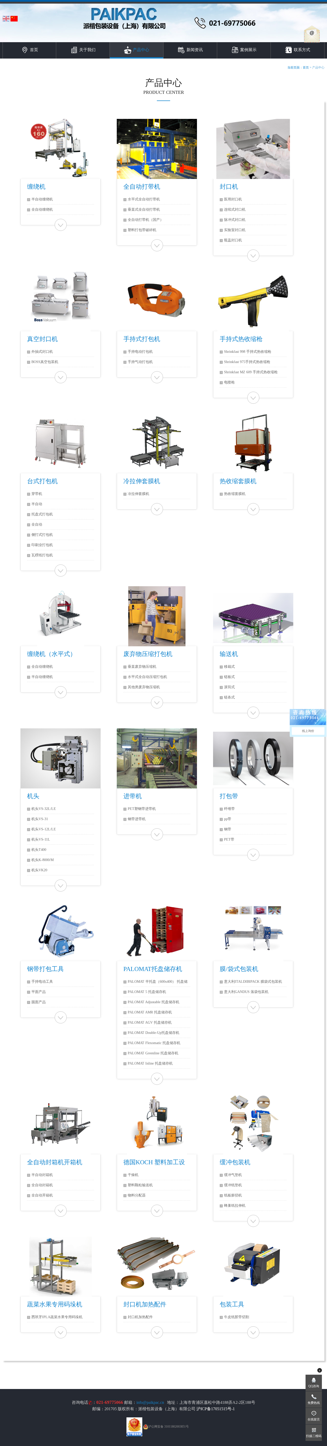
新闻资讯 (194, 50)
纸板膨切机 (233, 1195)
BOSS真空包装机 (44, 362)
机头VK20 (39, 870)
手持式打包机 (141, 339)
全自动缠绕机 (42, 209)
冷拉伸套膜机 (141, 481)
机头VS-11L (40, 839)
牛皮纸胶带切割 (236, 1317)
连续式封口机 (235, 209)
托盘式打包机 (42, 514)
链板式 (229, 677)
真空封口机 (42, 339)
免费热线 (314, 1403)
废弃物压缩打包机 (147, 654)
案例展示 (248, 50)
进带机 (132, 796)
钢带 (227, 829)
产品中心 (141, 50)
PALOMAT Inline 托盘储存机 (150, 1063)
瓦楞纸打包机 (42, 555)
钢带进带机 (137, 819)
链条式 (229, 697)
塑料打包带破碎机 (142, 230)
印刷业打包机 (42, 545)
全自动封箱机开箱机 (54, 1162)
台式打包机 (42, 481)
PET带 (229, 839)
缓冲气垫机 (233, 1175)
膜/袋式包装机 (239, 969)
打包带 (229, 796)
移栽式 (229, 667)
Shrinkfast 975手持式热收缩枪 (247, 362)
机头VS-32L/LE (43, 809)
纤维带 (229, 809)
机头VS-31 (39, 819)
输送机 (229, 654)
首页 (34, 50)
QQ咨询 (313, 1386)
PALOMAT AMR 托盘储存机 (150, 1012)
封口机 (229, 186)
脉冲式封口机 (235, 220)
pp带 (227, 819)
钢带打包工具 (45, 969)
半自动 (36, 504)
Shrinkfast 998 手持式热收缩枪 (247, 352)
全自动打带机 (141, 186)
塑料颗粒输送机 (140, 1185)
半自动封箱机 (42, 1175)
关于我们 (87, 50)
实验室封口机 (235, 230)
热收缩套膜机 (238, 481)
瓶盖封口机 (233, 240)
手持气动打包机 (140, 362)
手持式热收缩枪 (241, 339)
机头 (33, 796)
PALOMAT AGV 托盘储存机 (150, 1022)
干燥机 (133, 1175)
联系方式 (302, 50)
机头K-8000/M (42, 860)
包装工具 (232, 1304)
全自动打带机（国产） (146, 220)
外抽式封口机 (42, 352)
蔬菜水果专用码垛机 (54, 1304)
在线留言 (314, 1419)
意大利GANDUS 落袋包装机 (246, 992)
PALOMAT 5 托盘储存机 (147, 992)
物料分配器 (137, 1195)
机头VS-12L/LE (43, 829)
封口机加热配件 (144, 1304)
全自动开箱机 (42, 1195)
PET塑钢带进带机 (142, 809)
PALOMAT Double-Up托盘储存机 (153, 1033)
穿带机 (36, 494)
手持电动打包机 (140, 352)
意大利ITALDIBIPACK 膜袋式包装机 (253, 982)
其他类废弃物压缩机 (144, 687)
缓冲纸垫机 (233, 1185)
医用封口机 (233, 199)
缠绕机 (36, 186)
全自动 (36, 524)
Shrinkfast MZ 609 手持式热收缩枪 (251, 372)
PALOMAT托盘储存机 (152, 969)
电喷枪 (229, 382)
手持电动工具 (42, 982)
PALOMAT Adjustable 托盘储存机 (153, 1002)
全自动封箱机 (42, 1185)
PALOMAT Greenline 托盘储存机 (153, 1053)
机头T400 (38, 850)
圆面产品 (38, 1002)
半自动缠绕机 (42, 199)
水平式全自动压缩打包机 (147, 677)
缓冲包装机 (235, 1162)
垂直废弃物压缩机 (142, 667)
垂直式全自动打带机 (144, 209)
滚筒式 (229, 687)
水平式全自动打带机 (144, 199)
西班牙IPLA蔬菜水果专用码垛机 (57, 1317)
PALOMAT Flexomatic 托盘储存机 (154, 1043)
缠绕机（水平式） (51, 654)
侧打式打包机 (42, 535)
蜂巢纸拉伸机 (235, 1205)
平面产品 (38, 992)
